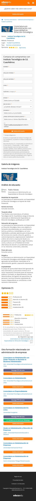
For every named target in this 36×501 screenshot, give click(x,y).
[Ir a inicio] (2, 19)
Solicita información (19, 131)
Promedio (6, 110)
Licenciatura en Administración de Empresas (15, 444)
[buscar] (28, 3)
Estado (5, 98)
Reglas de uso (18, 476)
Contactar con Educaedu (18, 484)
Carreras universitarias (10, 19)
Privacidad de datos (18, 480)
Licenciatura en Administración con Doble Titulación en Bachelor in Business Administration (16, 359)
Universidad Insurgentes (10, 412)
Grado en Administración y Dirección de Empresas (17, 429)
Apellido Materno (8, 79)
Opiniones (22, 48)
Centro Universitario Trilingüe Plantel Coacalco (16, 461)
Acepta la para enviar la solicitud (16, 125)
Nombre (5, 66)
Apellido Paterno (8, 73)
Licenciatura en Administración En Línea (16, 409)
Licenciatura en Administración (14, 378)
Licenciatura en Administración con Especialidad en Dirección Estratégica (18, 340)
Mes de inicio (7, 104)
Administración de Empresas (25, 19)
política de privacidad (15, 125)
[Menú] (33, 3)
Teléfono (9, 91)
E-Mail (5, 85)
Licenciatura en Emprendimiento (15, 391)
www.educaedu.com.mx (18, 490)
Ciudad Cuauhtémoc (6, 21)
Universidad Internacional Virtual (12, 448)
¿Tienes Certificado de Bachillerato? (13, 116)
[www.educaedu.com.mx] (18, 495)
